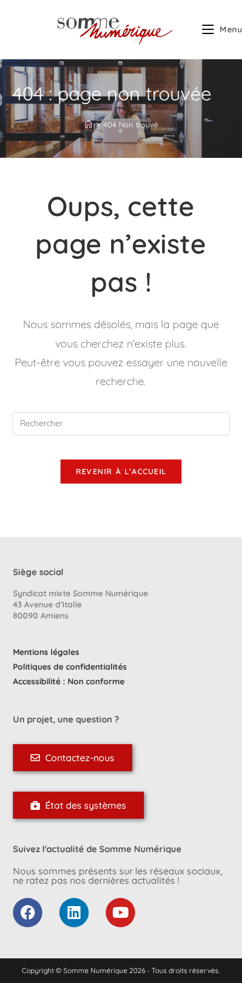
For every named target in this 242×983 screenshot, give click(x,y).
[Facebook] (27, 912)
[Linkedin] (74, 912)
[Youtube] (120, 912)
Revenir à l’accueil (121, 471)
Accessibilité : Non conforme (69, 681)
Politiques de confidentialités (70, 666)
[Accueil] (88, 124)
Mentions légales (46, 652)
